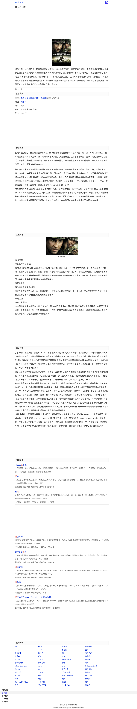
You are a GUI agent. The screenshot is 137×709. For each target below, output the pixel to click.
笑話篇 (40, 659)
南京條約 (88, 669)
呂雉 (86, 650)
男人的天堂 (42, 685)
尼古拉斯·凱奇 (27, 98)
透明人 (64, 663)
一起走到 (41, 682)
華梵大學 (88, 675)
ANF (16, 647)
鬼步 (63, 679)
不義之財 (65, 682)
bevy (40, 647)
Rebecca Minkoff (91, 666)
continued (88, 647)
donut (40, 666)
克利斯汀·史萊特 (40, 98)
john (63, 666)
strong (17, 650)
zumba (40, 650)
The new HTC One (21, 682)
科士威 (17, 659)
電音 (16, 679)
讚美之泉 (41, 663)
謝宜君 (87, 685)
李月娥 (17, 675)
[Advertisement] (62, 24)
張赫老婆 (88, 653)
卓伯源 (64, 650)
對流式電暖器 (66, 672)
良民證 (87, 659)
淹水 (63, 656)
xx (39, 669)
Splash (17, 669)
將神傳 (40, 653)
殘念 (40, 675)
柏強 (40, 656)
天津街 (40, 672)
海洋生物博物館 (67, 675)
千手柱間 (65, 669)
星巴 (16, 685)
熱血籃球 (88, 656)
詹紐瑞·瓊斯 (19, 663)
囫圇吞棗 (18, 653)
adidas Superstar (21, 666)
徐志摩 (87, 672)
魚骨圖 (87, 679)
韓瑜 (40, 679)
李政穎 (17, 656)
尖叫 (63, 653)
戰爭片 (23, 102)
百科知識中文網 (72, 705)
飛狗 (86, 663)
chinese (64, 647)
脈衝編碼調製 (66, 659)
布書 (86, 682)
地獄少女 (18, 672)
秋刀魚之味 (66, 685)
